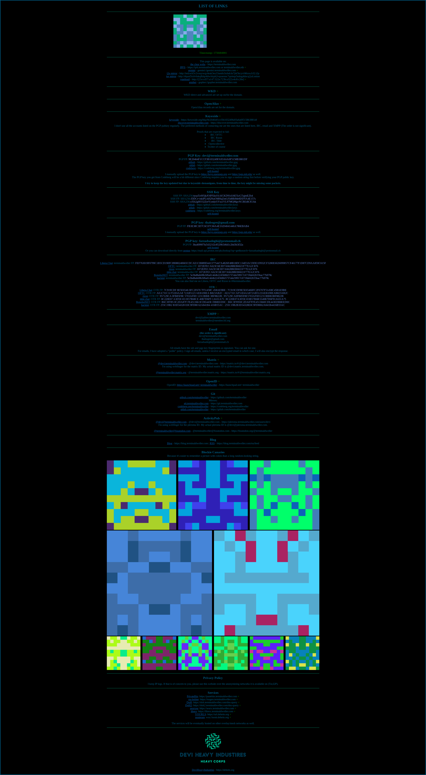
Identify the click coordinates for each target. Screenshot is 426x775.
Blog (169, 443)
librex (194, 711)
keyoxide (174, 119)
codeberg (191, 168)
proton (186, 250)
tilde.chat (171, 272)
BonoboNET (161, 275)
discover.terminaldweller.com (193, 122)
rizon (171, 269)
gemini (191, 70)
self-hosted (213, 171)
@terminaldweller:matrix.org (171, 372)
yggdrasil (185, 79)
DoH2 (188, 705)
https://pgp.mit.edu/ (242, 174)
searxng (194, 708)
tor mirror (171, 76)
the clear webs (197, 64)
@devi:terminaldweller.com (172, 363)
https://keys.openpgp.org (214, 174)
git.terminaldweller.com (196, 403)
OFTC (171, 266)
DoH (189, 702)
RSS (212, 443)
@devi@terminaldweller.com (171, 421)
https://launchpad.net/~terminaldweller (197, 385)
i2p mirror (172, 73)
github (192, 162)
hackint (161, 278)
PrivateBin (192, 696)
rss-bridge (193, 699)
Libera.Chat (106, 263)
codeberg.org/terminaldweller (193, 406)
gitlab (192, 165)
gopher (192, 82)
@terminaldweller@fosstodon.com (172, 430)
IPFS (182, 67)
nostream (200, 717)
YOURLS (200, 714)
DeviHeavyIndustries (203, 770)
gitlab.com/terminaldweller (195, 409)
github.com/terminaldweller (194, 397)
